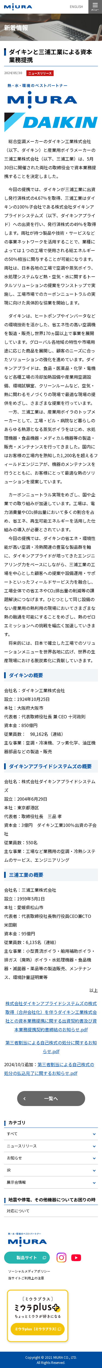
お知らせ (14, 1158)
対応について (18, 1210)
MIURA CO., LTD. (65, 1357)
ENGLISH (76, 6)
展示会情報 (16, 1182)
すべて (12, 1133)
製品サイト (27, 1257)
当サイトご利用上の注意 (26, 1278)
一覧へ (51, 1098)
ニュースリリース (22, 1146)
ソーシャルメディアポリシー (29, 1271)
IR (9, 1170)
